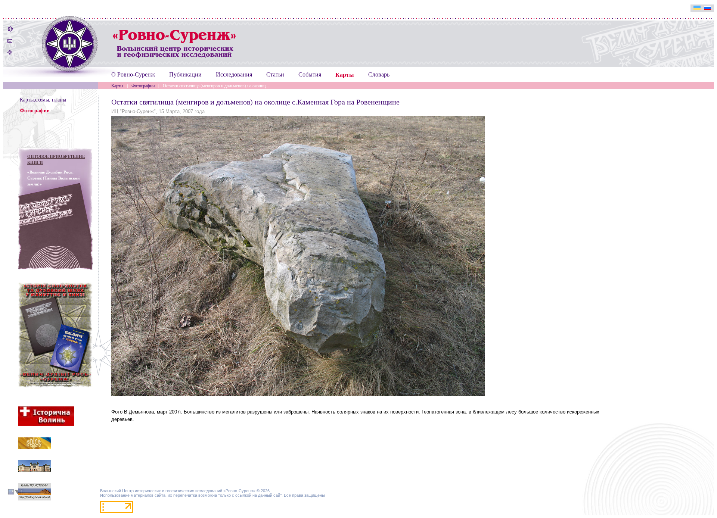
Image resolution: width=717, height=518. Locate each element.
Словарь (378, 74)
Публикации (185, 74)
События (309, 74)
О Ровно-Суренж (133, 74)
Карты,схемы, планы (43, 99)
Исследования (234, 74)
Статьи (275, 74)
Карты (117, 85)
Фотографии (143, 85)
